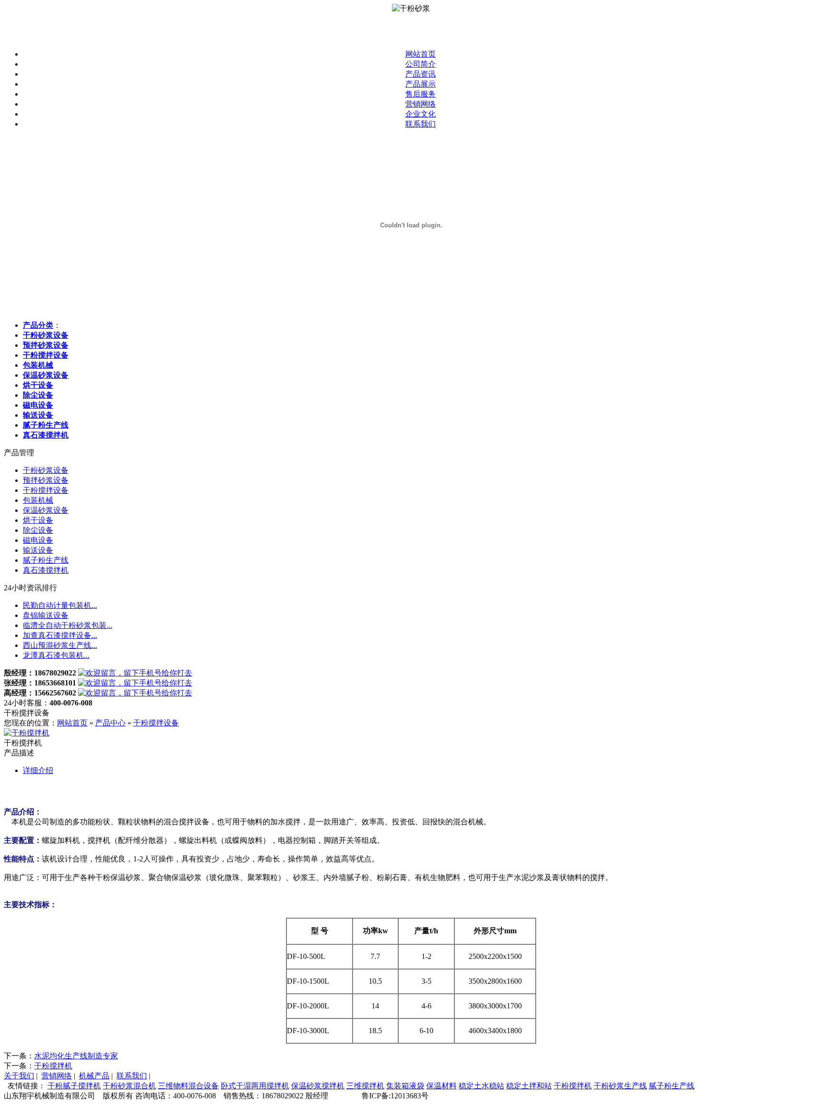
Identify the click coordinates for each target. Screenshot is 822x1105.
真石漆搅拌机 (45, 570)
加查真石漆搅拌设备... (60, 635)
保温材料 (441, 1086)
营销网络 (420, 104)
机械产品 (94, 1076)
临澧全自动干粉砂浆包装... (67, 625)
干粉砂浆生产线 (620, 1086)
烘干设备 (38, 520)
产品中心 (110, 723)
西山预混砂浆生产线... (60, 645)
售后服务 (420, 94)
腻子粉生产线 (45, 560)
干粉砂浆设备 (45, 470)
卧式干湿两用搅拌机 (255, 1086)
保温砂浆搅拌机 (317, 1086)
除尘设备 (38, 530)
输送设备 (38, 550)
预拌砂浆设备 (45, 480)
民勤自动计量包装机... (60, 605)
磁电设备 (38, 540)
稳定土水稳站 (481, 1086)
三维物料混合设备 (188, 1086)
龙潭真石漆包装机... (56, 655)
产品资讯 (420, 74)
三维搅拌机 (365, 1086)
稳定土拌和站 (529, 1086)
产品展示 (420, 84)
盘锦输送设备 (45, 615)
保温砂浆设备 (45, 510)
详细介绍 (38, 770)
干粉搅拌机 (53, 1066)
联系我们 (420, 124)
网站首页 (420, 54)
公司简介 (420, 64)
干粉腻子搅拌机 (74, 1086)
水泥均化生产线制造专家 (76, 1056)
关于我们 (19, 1076)
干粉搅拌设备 (45, 490)
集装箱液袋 (405, 1086)
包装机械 (38, 500)
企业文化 (420, 114)
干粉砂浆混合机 (129, 1086)
